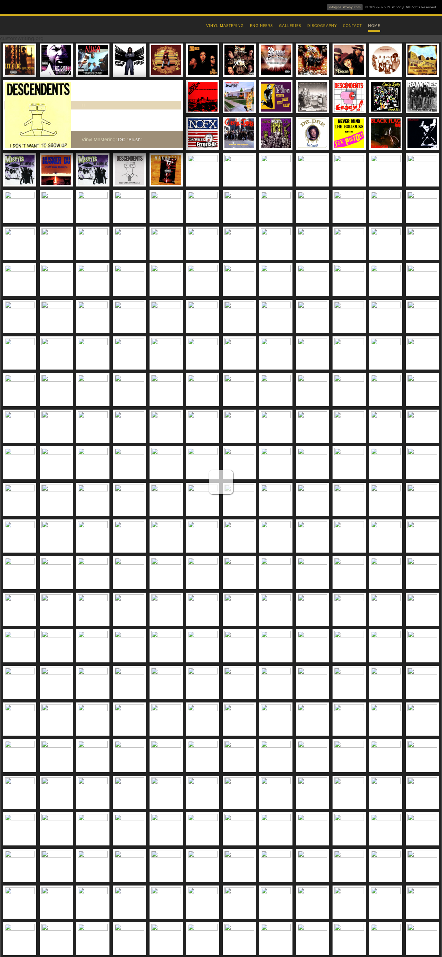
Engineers (261, 25)
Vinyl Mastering (224, 25)
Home (374, 25)
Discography (322, 25)
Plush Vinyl (76, 24)
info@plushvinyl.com (345, 7)
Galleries (290, 25)
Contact (352, 25)
